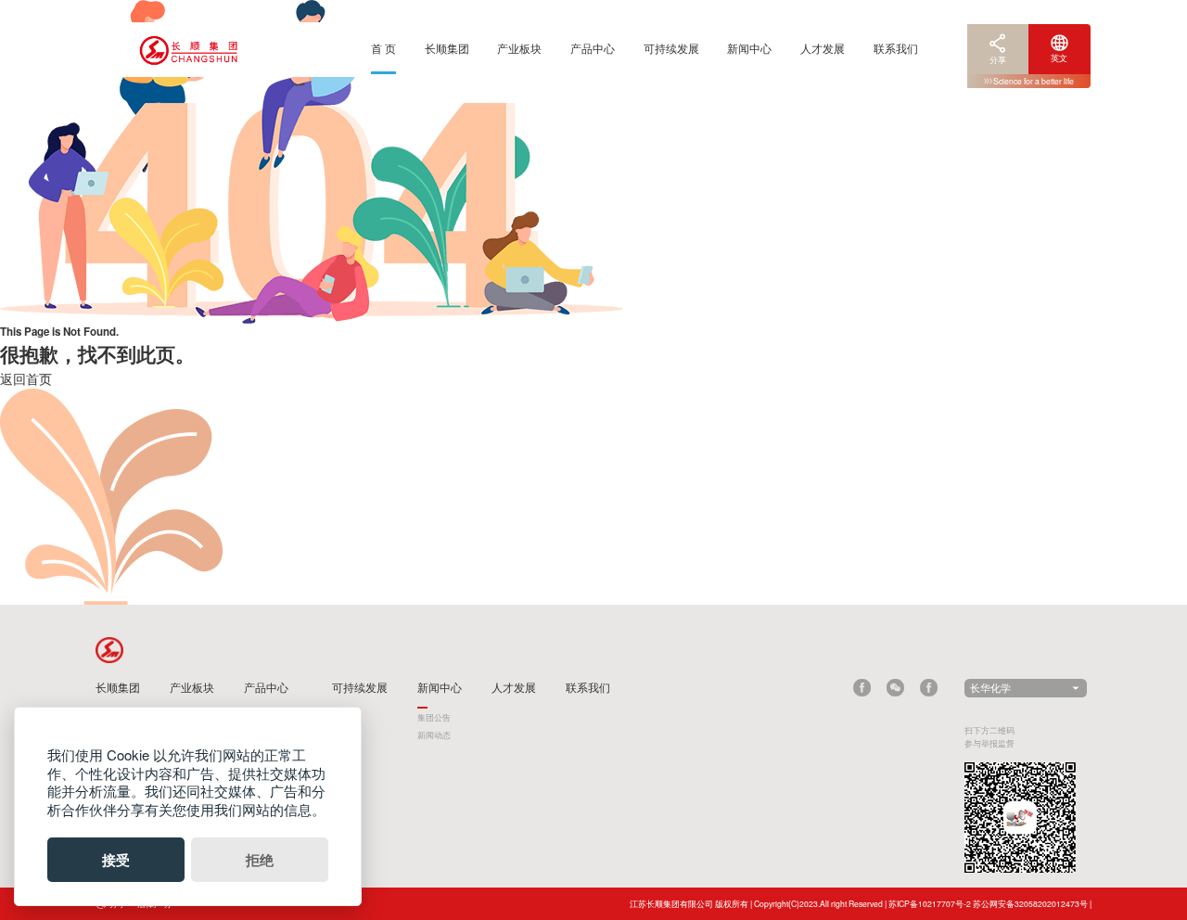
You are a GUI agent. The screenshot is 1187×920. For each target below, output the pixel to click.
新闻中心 (749, 48)
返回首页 (26, 378)
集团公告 (434, 716)
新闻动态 (434, 734)
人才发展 (822, 48)
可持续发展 (671, 48)
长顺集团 (447, 48)
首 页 (383, 48)
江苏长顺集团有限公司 (671, 903)
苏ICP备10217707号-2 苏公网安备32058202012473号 (988, 903)
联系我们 (896, 48)
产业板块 (519, 48)
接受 (116, 860)
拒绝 (260, 860)
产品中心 (592, 48)
